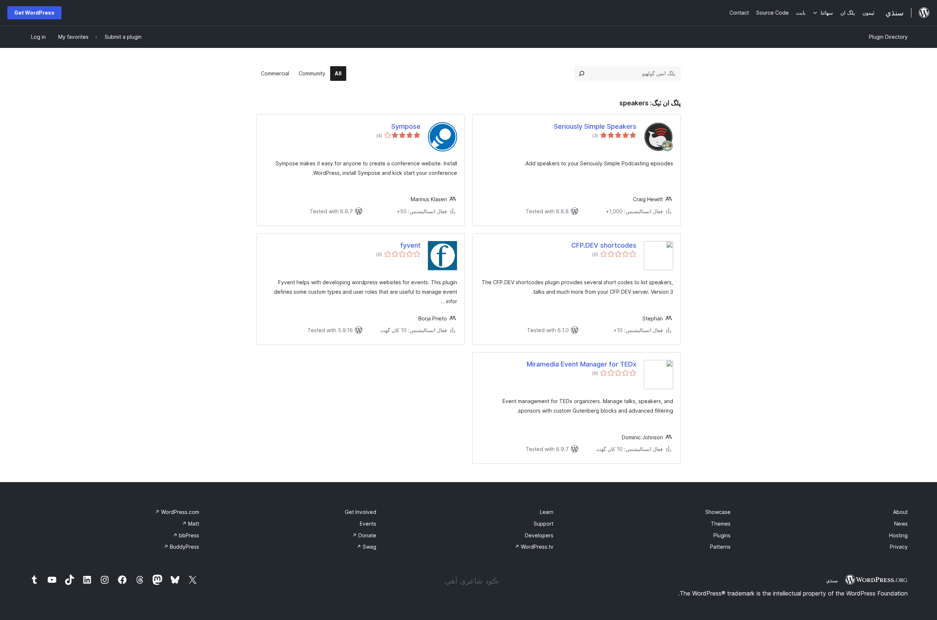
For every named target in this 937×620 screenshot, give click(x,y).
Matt (190, 524)
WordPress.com (177, 512)
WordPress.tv (534, 547)
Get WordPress (34, 13)
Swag (366, 547)
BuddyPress (181, 547)
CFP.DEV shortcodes (604, 245)
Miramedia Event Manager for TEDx (582, 364)
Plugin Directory (888, 37)
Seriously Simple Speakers (595, 126)
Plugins (722, 535)
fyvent (410, 245)
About (900, 512)
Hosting (898, 535)
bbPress (186, 535)
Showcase (718, 512)
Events (368, 524)
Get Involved (360, 512)
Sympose (406, 126)
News (901, 524)
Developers (539, 535)
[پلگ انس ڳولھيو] (581, 73)
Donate (364, 535)
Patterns (720, 547)
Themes (721, 524)
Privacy (899, 547)
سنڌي (832, 580)
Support (543, 524)
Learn (546, 512)
